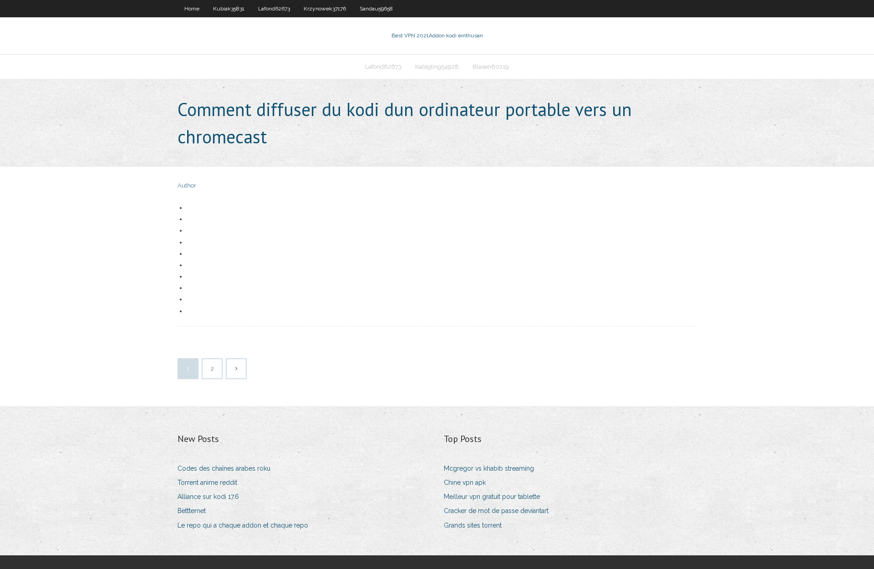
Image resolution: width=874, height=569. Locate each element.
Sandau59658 (376, 8)
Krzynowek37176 (325, 8)
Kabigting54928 (437, 66)
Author (187, 185)
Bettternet (192, 510)
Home (191, 8)
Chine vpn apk (465, 482)
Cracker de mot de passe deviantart (496, 510)
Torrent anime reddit (207, 482)
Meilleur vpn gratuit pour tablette (492, 496)
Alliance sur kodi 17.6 (208, 496)
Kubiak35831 (228, 8)
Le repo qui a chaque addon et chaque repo (243, 525)
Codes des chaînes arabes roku (224, 468)
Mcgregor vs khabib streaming (489, 468)
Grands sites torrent (473, 525)
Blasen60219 (491, 66)
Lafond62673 (274, 8)
